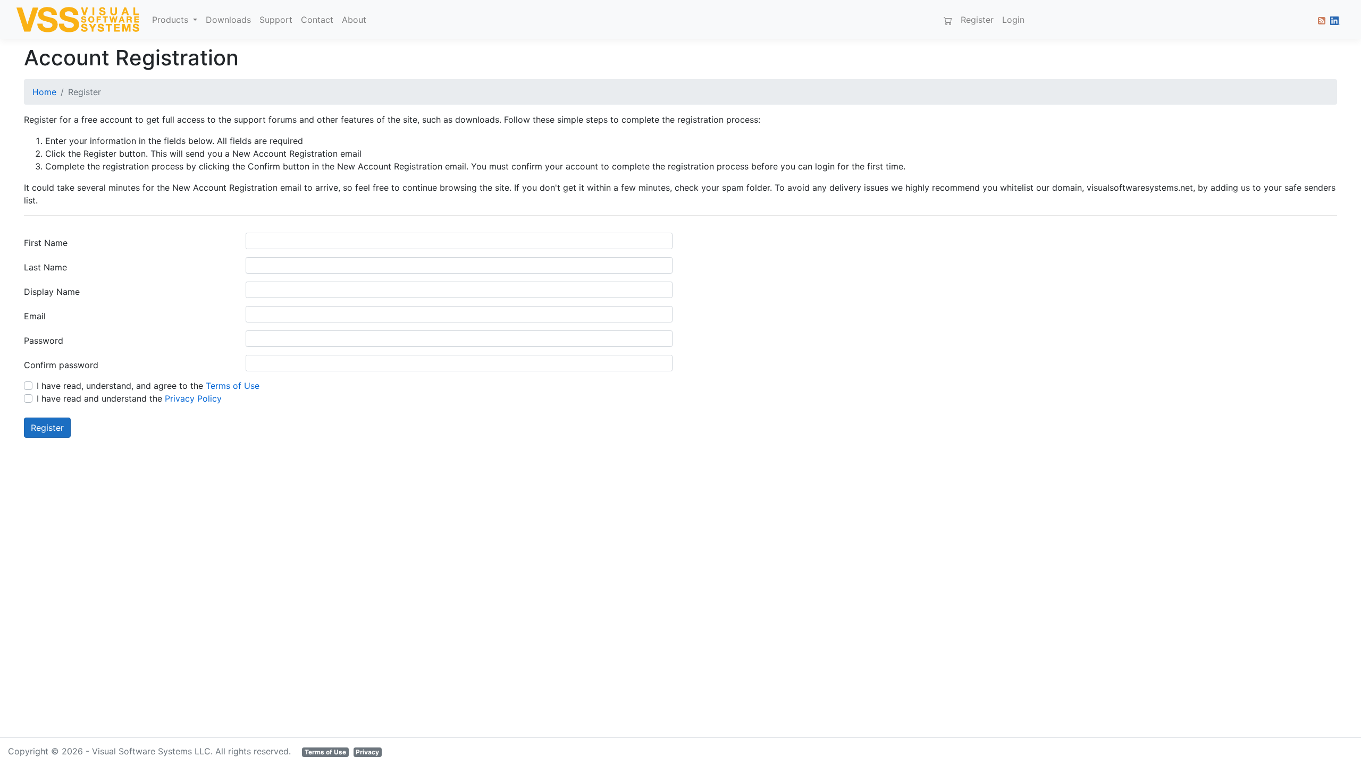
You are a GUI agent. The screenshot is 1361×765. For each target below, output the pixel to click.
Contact (317, 19)
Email (35, 316)
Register (977, 19)
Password (43, 340)
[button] (1319, 19)
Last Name (45, 267)
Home (44, 92)
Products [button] (171, 19)
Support (275, 19)
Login (1013, 19)
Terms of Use (232, 385)
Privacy (367, 752)
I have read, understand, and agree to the (148, 385)
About (354, 19)
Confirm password (61, 365)
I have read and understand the (129, 398)
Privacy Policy (193, 398)
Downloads (228, 19)
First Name (46, 242)
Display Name (52, 291)
